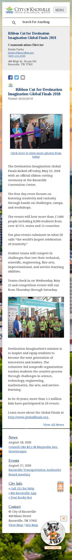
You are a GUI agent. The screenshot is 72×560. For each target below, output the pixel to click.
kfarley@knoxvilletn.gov (21, 52)
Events (14, 460)
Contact (15, 506)
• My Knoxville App (22, 493)
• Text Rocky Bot (20, 497)
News (13, 437)
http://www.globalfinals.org (28, 417)
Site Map (31, 525)
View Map (16, 525)
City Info (15, 483)
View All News (53, 425)
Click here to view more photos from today (36, 155)
